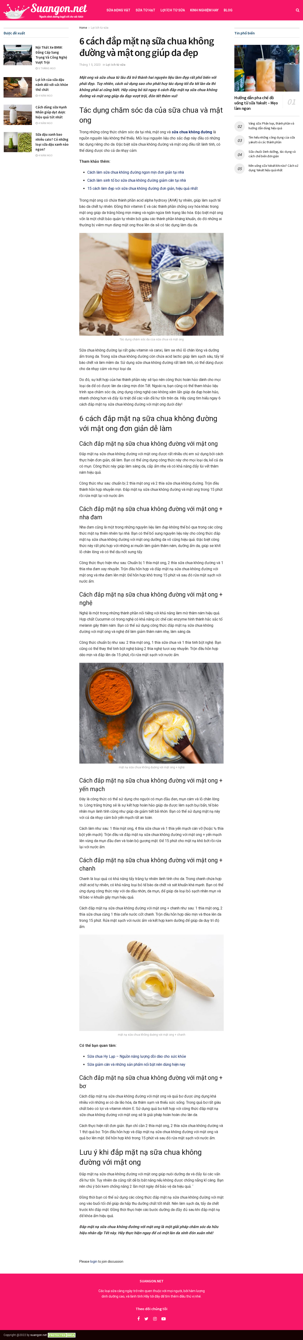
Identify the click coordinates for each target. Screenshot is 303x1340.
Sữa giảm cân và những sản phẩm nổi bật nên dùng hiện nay (136, 1064)
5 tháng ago (47, 68)
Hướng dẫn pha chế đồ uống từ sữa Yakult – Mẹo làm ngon (256, 103)
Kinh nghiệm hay (204, 10)
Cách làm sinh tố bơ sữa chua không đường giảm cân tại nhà (136, 180)
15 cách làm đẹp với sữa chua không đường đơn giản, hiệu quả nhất (142, 188)
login (93, 1261)
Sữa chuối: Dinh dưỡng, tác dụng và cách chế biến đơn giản (272, 153)
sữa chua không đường (192, 132)
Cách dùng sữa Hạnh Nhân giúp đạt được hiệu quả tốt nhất (51, 112)
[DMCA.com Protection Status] (62, 1335)
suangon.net (38, 1335)
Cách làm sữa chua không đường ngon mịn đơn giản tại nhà (135, 172)
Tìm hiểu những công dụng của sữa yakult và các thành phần (272, 139)
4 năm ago (45, 95)
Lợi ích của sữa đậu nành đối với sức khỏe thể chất (52, 84)
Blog (228, 10)
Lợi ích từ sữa (172, 10)
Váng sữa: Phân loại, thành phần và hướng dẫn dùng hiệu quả (271, 125)
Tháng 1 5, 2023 (90, 64)
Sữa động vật (118, 10)
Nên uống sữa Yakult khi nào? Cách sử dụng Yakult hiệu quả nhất (273, 167)
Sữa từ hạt (145, 10)
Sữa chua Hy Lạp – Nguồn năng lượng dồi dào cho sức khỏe (136, 1056)
